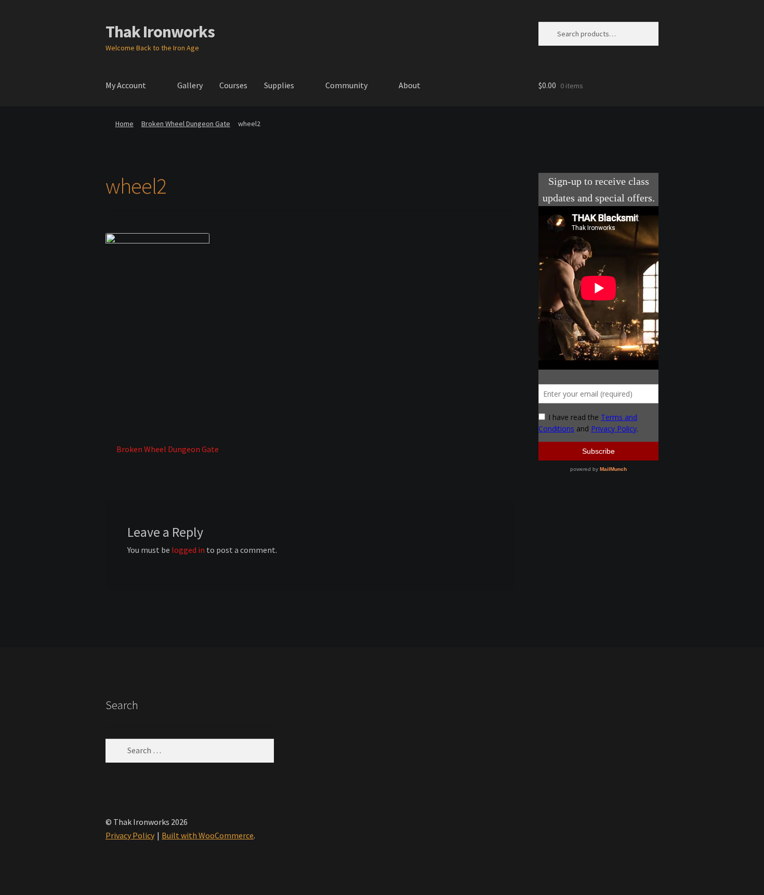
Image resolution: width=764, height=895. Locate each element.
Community (346, 85)
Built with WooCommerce (208, 835)
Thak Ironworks (160, 31)
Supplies (279, 85)
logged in (188, 550)
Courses (233, 85)
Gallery (190, 85)
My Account (126, 85)
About (409, 85)
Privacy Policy (130, 835)
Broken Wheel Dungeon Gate (185, 123)
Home (124, 123)
